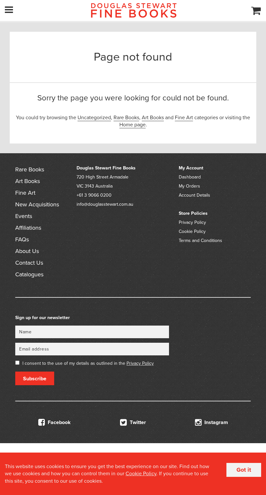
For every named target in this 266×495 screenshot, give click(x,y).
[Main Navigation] (9, 9)
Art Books (153, 117)
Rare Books (126, 117)
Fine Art (184, 117)
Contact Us (29, 262)
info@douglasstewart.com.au (105, 204)
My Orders (189, 186)
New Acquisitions (37, 204)
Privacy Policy (192, 222)
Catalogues (29, 274)
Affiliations (28, 227)
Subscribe (34, 378)
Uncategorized (94, 117)
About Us (27, 251)
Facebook (58, 422)
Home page (132, 124)
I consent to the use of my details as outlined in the (88, 363)
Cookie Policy (192, 231)
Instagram (215, 422)
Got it (243, 469)
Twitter (137, 422)
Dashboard (190, 177)
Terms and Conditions (200, 240)
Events (23, 216)
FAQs (22, 239)
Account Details (194, 195)
